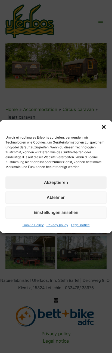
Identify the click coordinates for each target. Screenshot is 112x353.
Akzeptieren (56, 182)
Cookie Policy (33, 225)
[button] (104, 127)
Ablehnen (56, 197)
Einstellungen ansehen (56, 212)
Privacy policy (57, 225)
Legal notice (80, 225)
